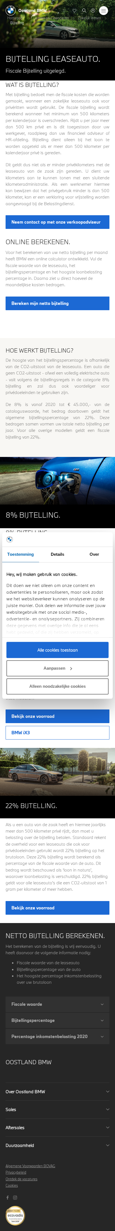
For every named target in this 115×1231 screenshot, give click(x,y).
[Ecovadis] (57, 1212)
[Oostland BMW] (93, 10)
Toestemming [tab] (20, 554)
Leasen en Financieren (51, 18)
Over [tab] (94, 554)
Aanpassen (54, 668)
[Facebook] (8, 1197)
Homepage (16, 18)
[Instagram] (15, 1197)
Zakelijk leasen (89, 18)
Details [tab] (57, 554)
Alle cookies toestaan (57, 650)
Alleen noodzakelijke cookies (57, 686)
